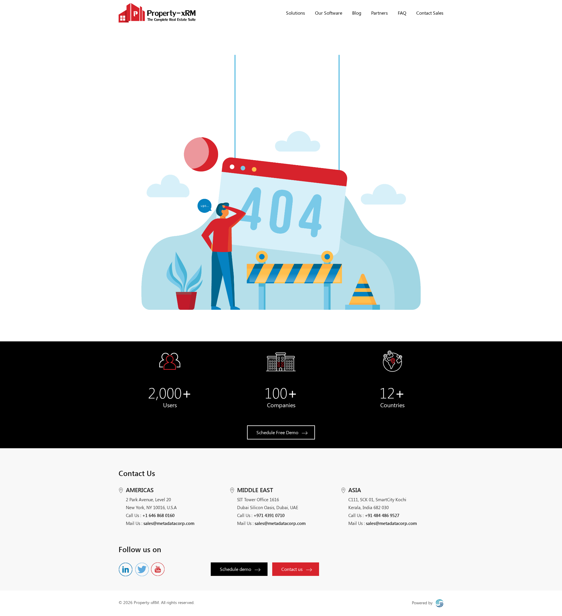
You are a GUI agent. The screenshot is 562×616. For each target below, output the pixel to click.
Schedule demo (235, 569)
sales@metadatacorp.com (168, 523)
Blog (356, 13)
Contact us (292, 569)
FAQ (402, 13)
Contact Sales (429, 13)
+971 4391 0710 (269, 515)
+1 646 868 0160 (158, 515)
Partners (379, 13)
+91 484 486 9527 (382, 515)
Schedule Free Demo (277, 432)
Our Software (328, 13)
